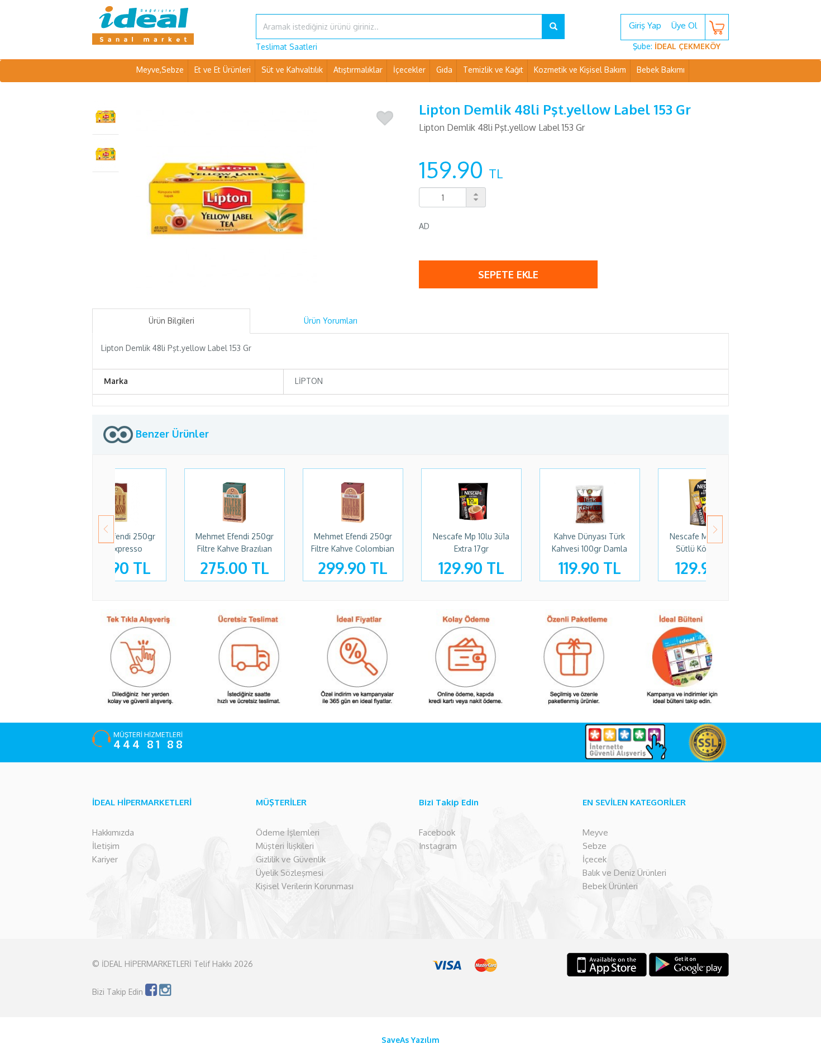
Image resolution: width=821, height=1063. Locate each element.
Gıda (444, 69)
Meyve (595, 832)
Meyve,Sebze (160, 69)
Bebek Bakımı (661, 69)
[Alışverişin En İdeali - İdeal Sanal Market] (165, 25)
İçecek (595, 859)
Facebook (437, 832)
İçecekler (409, 69)
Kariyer (105, 859)
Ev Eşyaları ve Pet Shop (410, 92)
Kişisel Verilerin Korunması (305, 886)
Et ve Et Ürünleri (222, 69)
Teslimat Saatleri (286, 46)
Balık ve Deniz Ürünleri (624, 872)
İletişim (106, 846)
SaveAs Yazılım (410, 1040)
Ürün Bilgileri (171, 320)
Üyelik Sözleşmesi (289, 872)
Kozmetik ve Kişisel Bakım (580, 69)
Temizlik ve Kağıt (493, 69)
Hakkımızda (113, 832)
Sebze (595, 846)
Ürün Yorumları (330, 320)
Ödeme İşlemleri (287, 832)
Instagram (438, 846)
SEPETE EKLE (508, 274)
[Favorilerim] (384, 118)
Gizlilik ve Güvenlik (291, 859)
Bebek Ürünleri (610, 886)
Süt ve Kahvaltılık (292, 69)
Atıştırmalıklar (358, 69)
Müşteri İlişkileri (285, 846)
